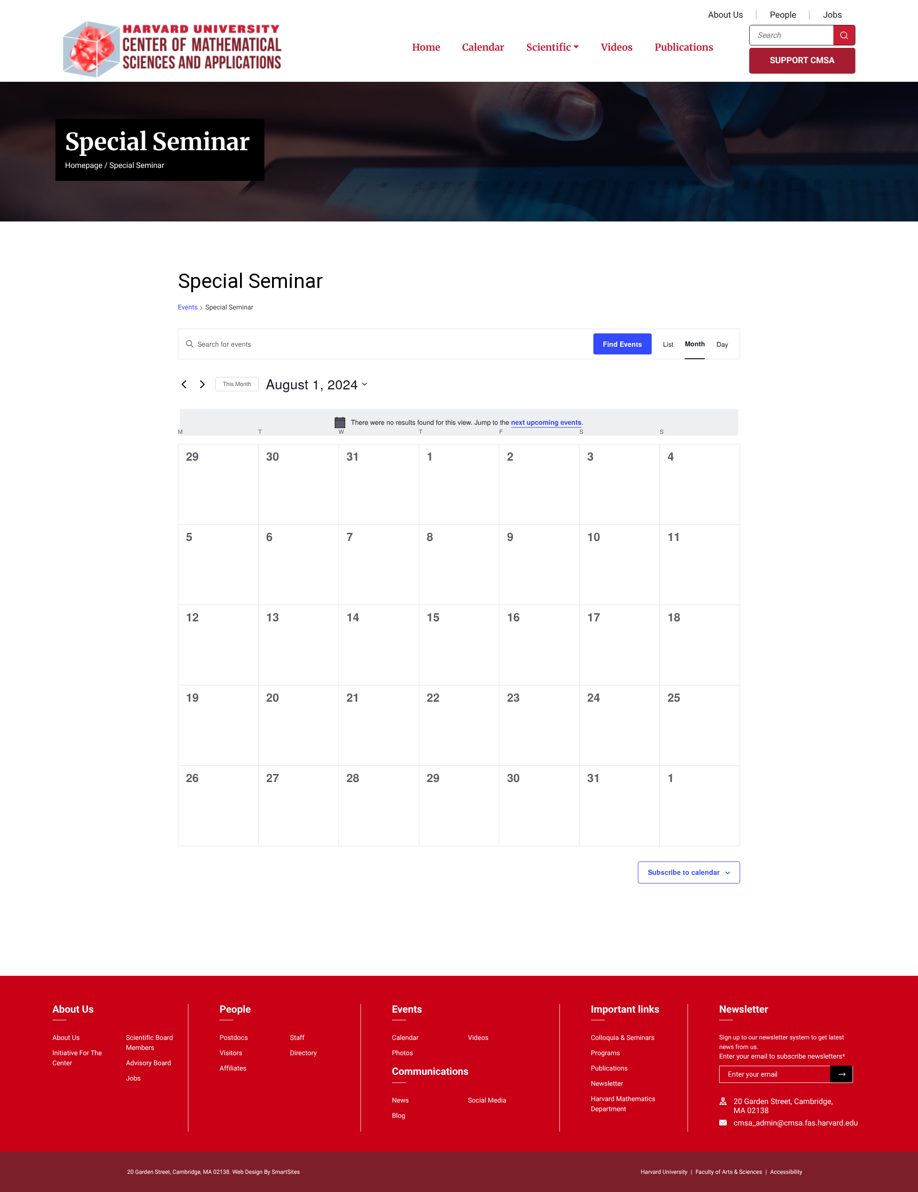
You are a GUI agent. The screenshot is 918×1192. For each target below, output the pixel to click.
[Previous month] (183, 384)
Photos (402, 1053)
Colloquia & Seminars (623, 1038)
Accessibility (786, 1172)
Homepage (83, 165)
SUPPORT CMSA (802, 60)
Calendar (483, 48)
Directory (303, 1053)
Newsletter (607, 1084)
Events (187, 307)
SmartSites (286, 1172)
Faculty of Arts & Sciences (729, 1172)
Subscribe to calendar (684, 872)
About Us (725, 15)
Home (426, 48)
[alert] (459, 422)
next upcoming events (546, 422)
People (783, 15)
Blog (398, 1116)
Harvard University (664, 1172)
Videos (617, 48)
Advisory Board (148, 1063)
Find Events (622, 344)
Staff (297, 1038)
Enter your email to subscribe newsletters (782, 1056)
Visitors (230, 1053)
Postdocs (233, 1038)
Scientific (548, 48)
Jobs (832, 15)
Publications (684, 48)
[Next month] (202, 384)
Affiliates (232, 1068)
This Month (237, 384)
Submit (841, 1074)
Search (844, 35)
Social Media (487, 1100)
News (400, 1100)
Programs (605, 1053)
